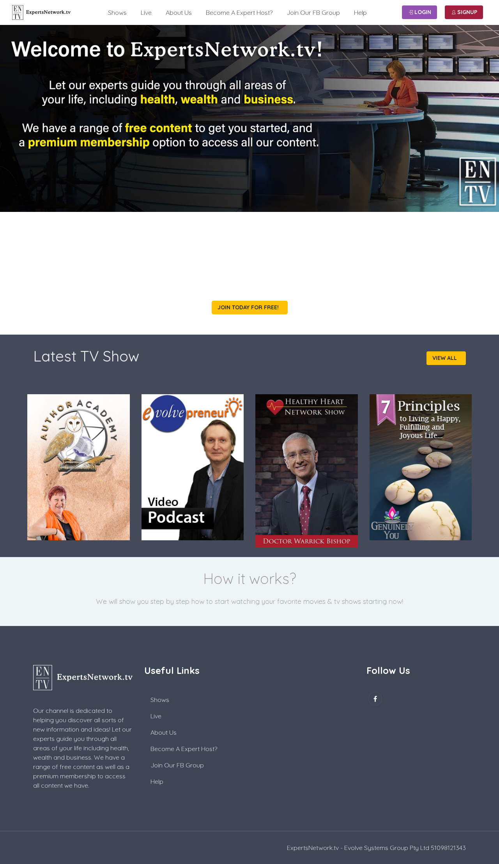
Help (360, 12)
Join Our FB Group (313, 12)
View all (445, 357)
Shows (117, 12)
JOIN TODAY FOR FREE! (249, 307)
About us (179, 12)
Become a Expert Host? (239, 12)
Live (146, 12)
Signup (466, 12)
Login (422, 12)
